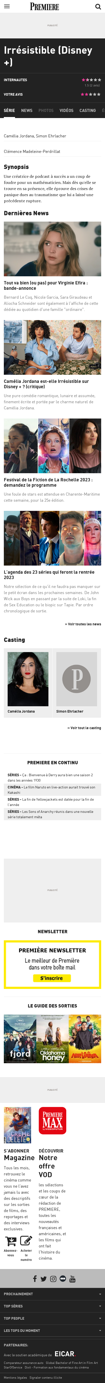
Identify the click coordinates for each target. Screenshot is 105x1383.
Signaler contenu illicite (46, 1377)
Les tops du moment (22, 1331)
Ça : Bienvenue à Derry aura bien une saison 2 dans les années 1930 (50, 777)
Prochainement (18, 1294)
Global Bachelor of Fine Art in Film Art (72, 1363)
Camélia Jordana (19, 135)
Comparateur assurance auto (23, 1363)
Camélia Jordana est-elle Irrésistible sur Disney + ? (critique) (46, 384)
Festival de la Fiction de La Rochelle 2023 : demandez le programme (48, 482)
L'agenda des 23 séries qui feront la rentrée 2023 (49, 574)
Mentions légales (15, 1377)
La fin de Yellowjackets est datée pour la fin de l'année (51, 802)
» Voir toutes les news (83, 624)
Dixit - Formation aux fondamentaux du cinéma (57, 1367)
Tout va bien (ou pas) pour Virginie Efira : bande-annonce (46, 285)
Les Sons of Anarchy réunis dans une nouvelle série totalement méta (50, 814)
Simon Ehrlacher (51, 135)
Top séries (13, 1306)
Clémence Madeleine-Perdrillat (32, 151)
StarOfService (13, 1367)
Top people (14, 1318)
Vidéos (66, 110)
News (26, 110)
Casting (88, 110)
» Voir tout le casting (84, 728)
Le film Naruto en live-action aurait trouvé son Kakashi (51, 790)
